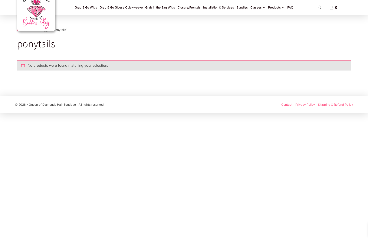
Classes (256, 7)
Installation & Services (218, 7)
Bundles (242, 7)
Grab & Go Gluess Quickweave (121, 7)
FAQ (290, 7)
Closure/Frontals (189, 7)
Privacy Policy (305, 104)
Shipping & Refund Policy (335, 104)
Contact (286, 104)
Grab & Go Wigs (86, 7)
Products (275, 7)
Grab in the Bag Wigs (160, 7)
